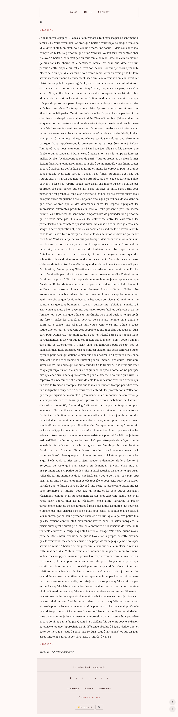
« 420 (42, 30)
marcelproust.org (90, 697)
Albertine (88, 688)
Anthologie (73, 688)
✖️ (99, 707)
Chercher (103, 12)
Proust (73, 12)
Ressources (104, 688)
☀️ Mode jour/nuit (85, 707)
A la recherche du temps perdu (89, 667)
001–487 (87, 12)
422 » (50, 30)
